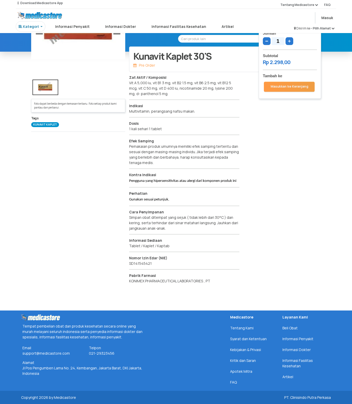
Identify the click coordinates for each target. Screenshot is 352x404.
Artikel (228, 26)
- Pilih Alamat (321, 28)
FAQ (327, 5)
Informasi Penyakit (72, 26)
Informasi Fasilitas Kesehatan (179, 26)
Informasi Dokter (120, 26)
